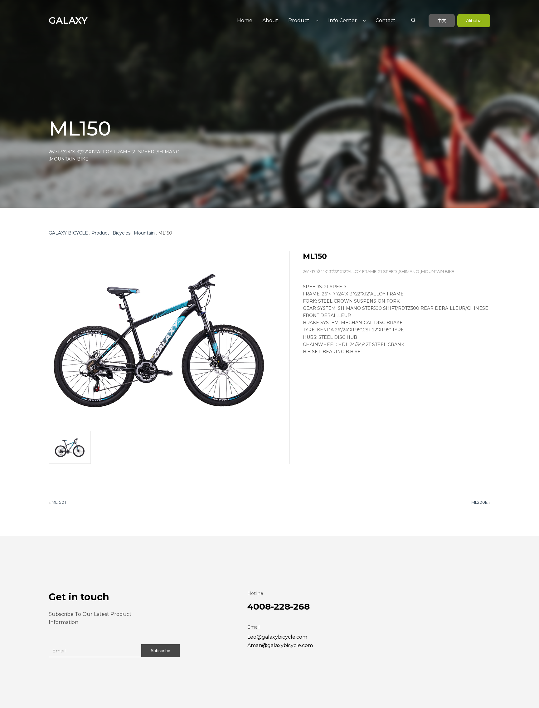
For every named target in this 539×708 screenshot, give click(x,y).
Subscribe (160, 651)
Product (298, 20)
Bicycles (121, 233)
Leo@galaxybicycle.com (277, 638)
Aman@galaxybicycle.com (280, 646)
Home (244, 20)
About (270, 20)
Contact (386, 20)
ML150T (58, 502)
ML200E (479, 502)
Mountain (144, 233)
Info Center (342, 20)
